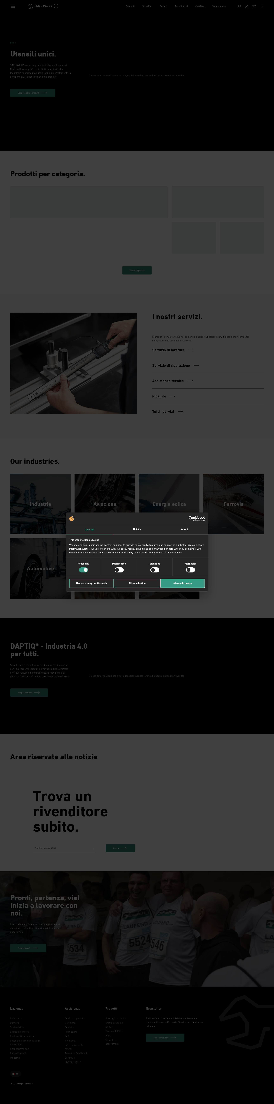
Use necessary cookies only (91, 583)
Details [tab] (137, 529)
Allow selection (137, 583)
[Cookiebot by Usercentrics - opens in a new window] (191, 518)
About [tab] (184, 529)
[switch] (119, 569)
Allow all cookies (182, 583)
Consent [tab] (89, 529)
